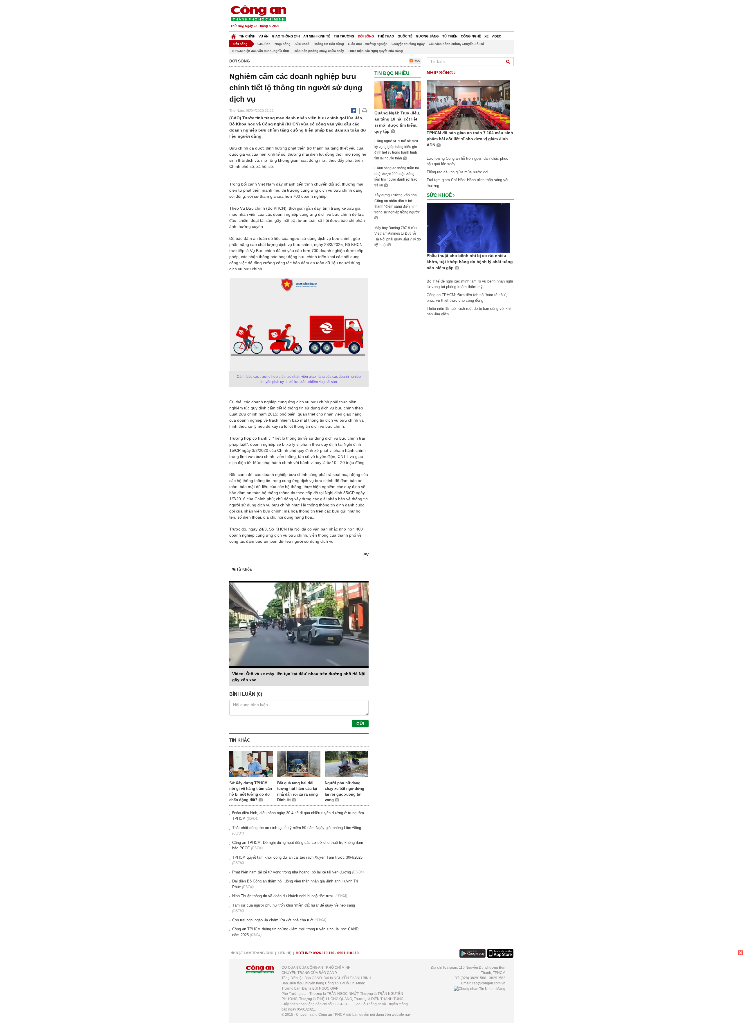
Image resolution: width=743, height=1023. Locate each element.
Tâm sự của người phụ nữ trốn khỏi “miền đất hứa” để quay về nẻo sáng (293, 905)
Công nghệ (471, 36)
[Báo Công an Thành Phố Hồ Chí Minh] (233, 35)
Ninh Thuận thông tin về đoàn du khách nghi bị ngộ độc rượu (283, 896)
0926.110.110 (323, 953)
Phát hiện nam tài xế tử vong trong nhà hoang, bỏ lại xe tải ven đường (291, 872)
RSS (416, 61)
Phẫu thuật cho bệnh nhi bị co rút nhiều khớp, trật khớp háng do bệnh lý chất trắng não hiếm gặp (470, 261)
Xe (486, 36)
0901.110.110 (348, 953)
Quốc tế (405, 36)
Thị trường (344, 36)
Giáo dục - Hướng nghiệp (367, 44)
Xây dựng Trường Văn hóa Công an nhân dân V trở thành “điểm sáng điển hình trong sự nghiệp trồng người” (397, 203)
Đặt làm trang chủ (254, 953)
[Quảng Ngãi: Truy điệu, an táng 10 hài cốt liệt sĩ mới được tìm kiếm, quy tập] (397, 94)
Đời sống (366, 36)
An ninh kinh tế (316, 36)
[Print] (364, 110)
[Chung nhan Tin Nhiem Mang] (479, 988)
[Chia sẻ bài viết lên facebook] (353, 110)
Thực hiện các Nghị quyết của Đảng (375, 51)
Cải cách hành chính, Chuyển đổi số (456, 44)
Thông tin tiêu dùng (328, 44)
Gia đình (263, 44)
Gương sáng (427, 36)
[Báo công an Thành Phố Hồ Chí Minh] (258, 13)
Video (497, 36)
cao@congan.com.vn (488, 983)
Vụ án (263, 36)
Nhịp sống (283, 44)
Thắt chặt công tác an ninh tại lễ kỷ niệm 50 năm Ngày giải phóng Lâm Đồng (296, 828)
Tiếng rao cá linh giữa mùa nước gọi (457, 172)
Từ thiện (449, 36)
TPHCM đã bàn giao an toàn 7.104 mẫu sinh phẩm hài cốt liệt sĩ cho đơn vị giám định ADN (470, 138)
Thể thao (386, 36)
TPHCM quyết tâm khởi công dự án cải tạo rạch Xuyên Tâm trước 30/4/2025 (297, 857)
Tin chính (247, 36)
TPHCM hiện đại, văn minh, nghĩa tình (260, 51)
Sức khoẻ (302, 44)
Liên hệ (284, 953)
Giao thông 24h (286, 36)
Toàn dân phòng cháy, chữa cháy (318, 51)
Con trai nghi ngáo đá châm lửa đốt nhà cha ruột (272, 920)
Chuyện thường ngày (408, 44)
